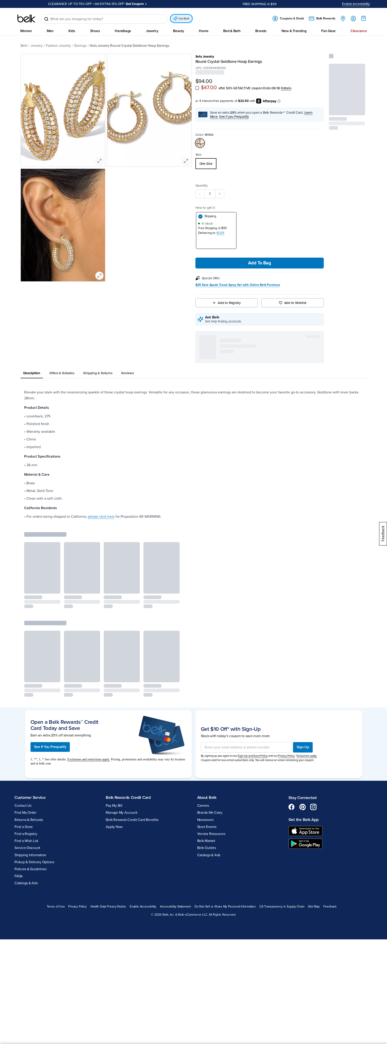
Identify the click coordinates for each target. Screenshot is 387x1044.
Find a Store (23, 827)
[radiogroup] (259, 163)
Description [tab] (31, 373)
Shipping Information (30, 855)
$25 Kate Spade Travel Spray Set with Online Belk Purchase (237, 285)
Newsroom (205, 820)
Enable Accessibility (356, 4)
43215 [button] (220, 233)
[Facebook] (291, 807)
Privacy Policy (77, 906)
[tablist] (194, 373)
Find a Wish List (26, 841)
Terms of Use (56, 906)
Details (286, 88)
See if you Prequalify (234, 117)
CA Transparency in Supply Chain (282, 906)
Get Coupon (117, 4)
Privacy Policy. (286, 756)
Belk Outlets (206, 848)
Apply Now (114, 827)
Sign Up (303, 747)
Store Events (206, 827)
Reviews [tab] (127, 373)
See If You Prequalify (50, 747)
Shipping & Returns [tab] (97, 373)
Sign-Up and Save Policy (252, 756)
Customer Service (30, 797)
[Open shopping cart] (363, 18)
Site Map (313, 906)
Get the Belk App (303, 819)
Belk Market (206, 841)
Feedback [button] (330, 906)
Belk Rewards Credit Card (128, 797)
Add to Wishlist (295, 303)
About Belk (206, 797)
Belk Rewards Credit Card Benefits (132, 820)
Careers (203, 805)
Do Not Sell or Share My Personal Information (225, 906)
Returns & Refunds (28, 820)
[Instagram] (313, 807)
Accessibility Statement (175, 906)
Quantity (201, 185)
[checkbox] (197, 88)
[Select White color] (199, 143)
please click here (101, 516)
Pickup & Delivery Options (34, 862)
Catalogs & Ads (26, 883)
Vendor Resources (211, 834)
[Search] (46, 19)
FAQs (18, 876)
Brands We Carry (209, 812)
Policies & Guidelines (30, 869)
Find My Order (25, 812)
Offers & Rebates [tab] (61, 373)
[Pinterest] (302, 807)
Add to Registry (229, 303)
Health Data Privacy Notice (108, 906)
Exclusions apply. (307, 756)
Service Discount (27, 848)
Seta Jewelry (204, 56)
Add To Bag (259, 263)
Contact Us (22, 805)
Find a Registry (25, 834)
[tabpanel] (194, 454)
